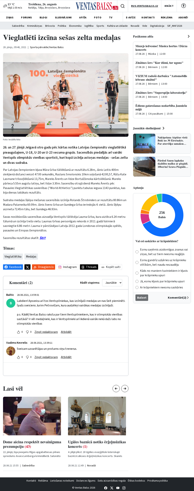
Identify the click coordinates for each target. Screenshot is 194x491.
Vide (144, 26)
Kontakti (31, 481)
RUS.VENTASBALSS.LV (144, 6)
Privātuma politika (157, 481)
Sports (100, 26)
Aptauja (138, 187)
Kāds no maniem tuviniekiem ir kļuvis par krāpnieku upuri (164, 273)
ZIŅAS (9, 18)
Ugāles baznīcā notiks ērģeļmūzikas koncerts (38, 444)
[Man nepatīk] (27, 332)
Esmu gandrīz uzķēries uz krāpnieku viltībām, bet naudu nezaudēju (163, 262)
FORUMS (26, 18)
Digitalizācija (157, 26)
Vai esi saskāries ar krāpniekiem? (156, 241)
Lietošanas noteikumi (62, 481)
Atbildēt (66, 332)
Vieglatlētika (13, 256)
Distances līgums (85, 481)
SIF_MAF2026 (174, 26)
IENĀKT (169, 6)
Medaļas (31, 256)
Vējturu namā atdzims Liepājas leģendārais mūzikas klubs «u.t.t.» (102, 446)
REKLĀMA (167, 18)
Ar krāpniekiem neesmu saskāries (161, 287)
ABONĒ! (183, 18)
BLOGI (43, 18)
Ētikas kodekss (136, 481)
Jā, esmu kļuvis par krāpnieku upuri (162, 281)
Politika (62, 26)
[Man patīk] (18, 332)
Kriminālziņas (34, 26)
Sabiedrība (18, 26)
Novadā (135, 26)
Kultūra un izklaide (117, 26)
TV (110, 18)
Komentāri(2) (177, 298)
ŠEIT (43, 238)
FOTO (97, 18)
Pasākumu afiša (143, 36)
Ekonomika (75, 26)
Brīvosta (50, 26)
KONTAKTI (148, 18)
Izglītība (88, 26)
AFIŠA (82, 18)
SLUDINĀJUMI (63, 18)
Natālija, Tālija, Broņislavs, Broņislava (49, 8)
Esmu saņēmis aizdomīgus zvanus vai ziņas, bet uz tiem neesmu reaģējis (164, 251)
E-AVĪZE (130, 18)
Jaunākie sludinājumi (146, 128)
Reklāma (43, 481)
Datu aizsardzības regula (112, 481)
